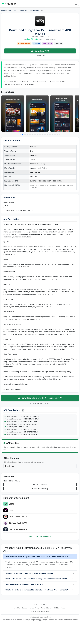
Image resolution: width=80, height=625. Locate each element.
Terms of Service (46, 608)
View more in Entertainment (39, 536)
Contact (24, 608)
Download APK (41, 51)
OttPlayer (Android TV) (18, 523)
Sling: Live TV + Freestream (29, 10)
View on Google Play (41, 489)
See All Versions (41, 485)
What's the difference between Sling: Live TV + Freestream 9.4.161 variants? (37, 590)
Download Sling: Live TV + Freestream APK (41, 397)
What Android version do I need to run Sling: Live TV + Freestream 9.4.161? (36, 579)
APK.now (10, 3)
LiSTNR (11, 504)
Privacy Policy (34, 608)
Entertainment (25, 43)
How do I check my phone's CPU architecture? (24, 584)
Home (3, 10)
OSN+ (11, 510)
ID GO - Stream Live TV (18, 517)
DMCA (56, 608)
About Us (17, 608)
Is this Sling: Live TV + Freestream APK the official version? (30, 573)
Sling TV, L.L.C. (13, 10)
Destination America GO (18, 529)
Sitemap (63, 608)
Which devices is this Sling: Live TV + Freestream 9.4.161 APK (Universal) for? (37, 556)
